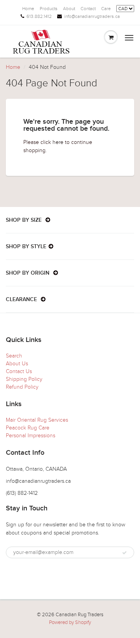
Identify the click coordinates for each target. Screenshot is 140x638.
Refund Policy (22, 387)
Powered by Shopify (70, 622)
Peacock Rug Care (27, 427)
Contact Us (19, 371)
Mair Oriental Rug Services (37, 420)
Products (49, 8)
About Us (17, 363)
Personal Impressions (30, 435)
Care (106, 8)
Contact (88, 8)
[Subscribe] (124, 553)
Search (14, 355)
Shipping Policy (24, 379)
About (69, 8)
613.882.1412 (39, 16)
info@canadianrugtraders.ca (92, 16)
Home (28, 8)
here (57, 142)
